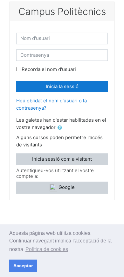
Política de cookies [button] (46, 249)
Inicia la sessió (62, 86)
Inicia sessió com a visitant (62, 159)
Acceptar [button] (23, 265)
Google (66, 187)
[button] (61, 128)
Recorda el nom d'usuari (49, 69)
